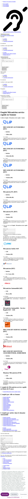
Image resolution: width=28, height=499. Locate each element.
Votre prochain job (4, 57)
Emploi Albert (6, 398)
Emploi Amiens (6, 399)
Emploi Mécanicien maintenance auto (11, 419)
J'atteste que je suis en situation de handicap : (12, 234)
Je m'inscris (3, 449)
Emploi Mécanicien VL (8, 424)
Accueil (4, 52)
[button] (5, 38)
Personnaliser (23, 494)
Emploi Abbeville (6, 397)
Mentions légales (6, 467)
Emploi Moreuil (6, 406)
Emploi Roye (6, 408)
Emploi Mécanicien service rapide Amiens (11, 391)
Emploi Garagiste (6, 417)
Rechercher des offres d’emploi (9, 53)
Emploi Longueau (7, 404)
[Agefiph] (7, 35)
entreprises (3, 456)
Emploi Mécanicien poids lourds (9, 422)
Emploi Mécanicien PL (8, 420)
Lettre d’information (7, 461)
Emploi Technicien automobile (9, 425)
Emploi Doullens (6, 400)
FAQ (4, 458)
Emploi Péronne (6, 407)
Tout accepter (5, 494)
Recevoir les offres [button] (7, 240)
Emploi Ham (5, 403)
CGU (4, 466)
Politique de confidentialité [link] (13, 497)
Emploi (4, 427)
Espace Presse (6, 462)
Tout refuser (14, 494)
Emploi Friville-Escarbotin (8, 401)
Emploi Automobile (7, 429)
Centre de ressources (7, 459)
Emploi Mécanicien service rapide (10, 430)
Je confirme (13, 240)
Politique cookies (6, 469)
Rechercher (4, 69)
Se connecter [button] (3, 43)
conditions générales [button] (22, 445)
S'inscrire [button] (2, 36)
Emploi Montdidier (7, 405)
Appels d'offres (6, 465)
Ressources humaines (7, 463)
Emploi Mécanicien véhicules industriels (11, 423)
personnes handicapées (7, 453)
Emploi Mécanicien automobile (9, 418)
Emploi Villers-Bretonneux (8, 410)
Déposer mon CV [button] (6, 54)
